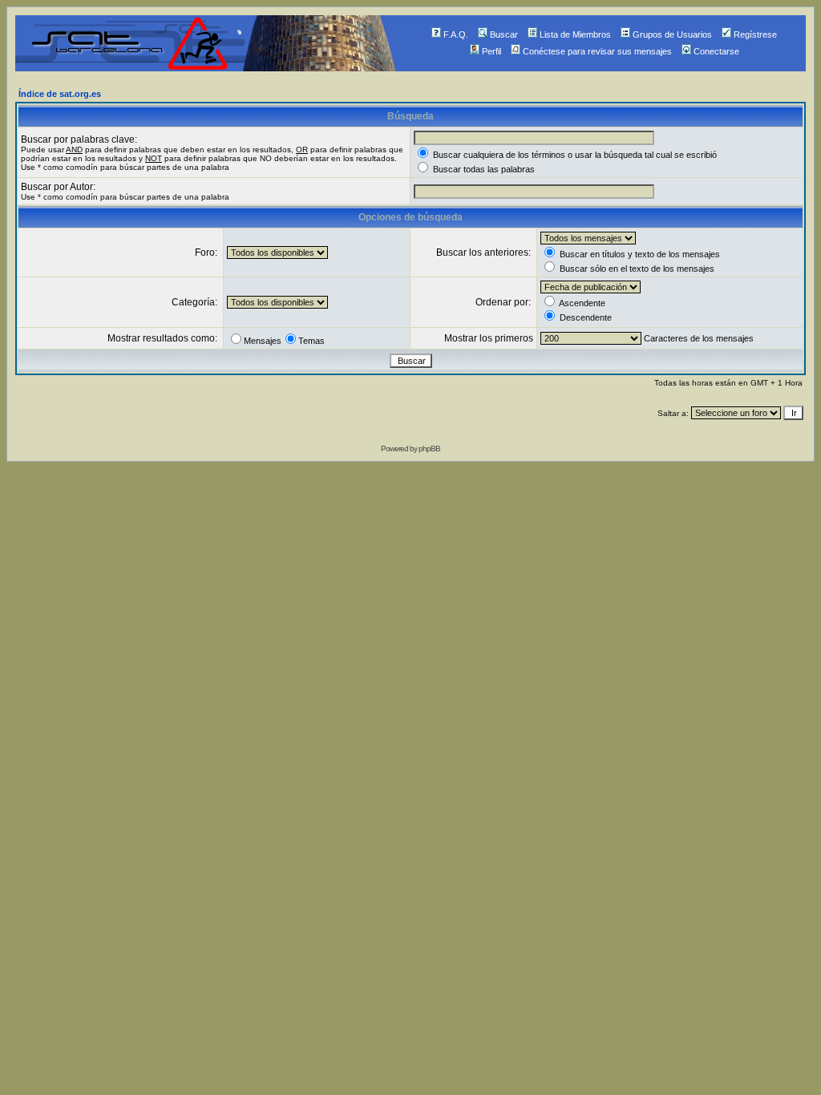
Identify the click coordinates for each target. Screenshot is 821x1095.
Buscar (504, 34)
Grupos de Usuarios (672, 34)
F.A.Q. (455, 34)
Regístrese (755, 34)
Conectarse (716, 51)
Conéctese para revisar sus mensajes (597, 51)
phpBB (429, 448)
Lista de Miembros (575, 34)
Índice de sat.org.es (59, 94)
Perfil (491, 51)
